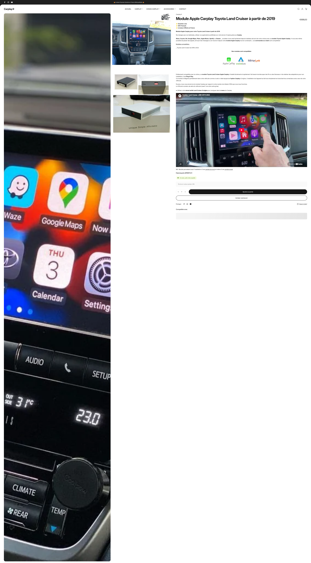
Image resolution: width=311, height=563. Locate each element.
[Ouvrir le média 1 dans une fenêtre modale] (57, 287)
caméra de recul (210, 169)
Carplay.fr (9, 8)
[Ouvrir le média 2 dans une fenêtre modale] (141, 42)
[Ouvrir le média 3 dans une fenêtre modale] (141, 103)
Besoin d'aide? (303, 204)
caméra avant (229, 169)
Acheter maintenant (241, 198)
